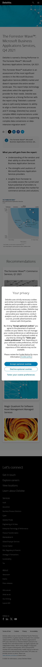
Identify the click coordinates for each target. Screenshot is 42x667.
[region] (21, 333)
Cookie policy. (26, 357)
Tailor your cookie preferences (21, 375)
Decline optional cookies (21, 369)
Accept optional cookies (21, 364)
